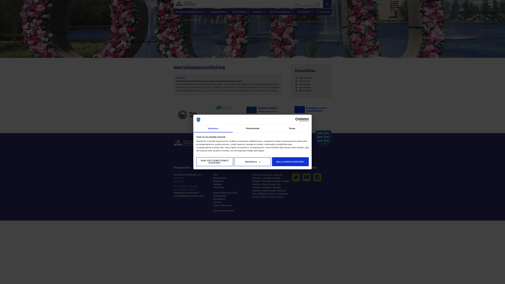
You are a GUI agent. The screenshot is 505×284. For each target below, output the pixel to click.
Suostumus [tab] (213, 128)
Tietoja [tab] (292, 128)
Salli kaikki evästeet (290, 162)
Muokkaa (251, 162)
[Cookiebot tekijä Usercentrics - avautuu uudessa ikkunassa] (297, 120)
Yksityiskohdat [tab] (252, 128)
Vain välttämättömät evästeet (215, 161)
